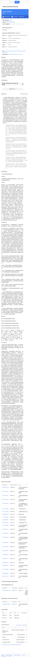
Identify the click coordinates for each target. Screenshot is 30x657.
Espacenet (10, 54)
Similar (22, 16)
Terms (23, 655)
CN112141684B (5, 508)
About (3, 655)
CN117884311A (5, 529)
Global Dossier (16, 54)
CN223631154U (5, 576)
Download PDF (7, 16)
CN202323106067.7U (6, 590)
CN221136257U (5, 495)
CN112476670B (5, 499)
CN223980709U (5, 554)
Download (19, 625)
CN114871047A (5, 537)
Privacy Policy (4, 656)
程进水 (13, 22)
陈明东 (10, 22)
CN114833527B (5, 503)
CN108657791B (5, 487)
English (11, 20)
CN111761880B (5, 525)
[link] (5, 631)
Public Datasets (17, 655)
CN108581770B (5, 562)
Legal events (6, 51)
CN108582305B (5, 519)
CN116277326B (5, 511)
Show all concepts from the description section (11, 644)
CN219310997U (5, 517)
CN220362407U (5, 550)
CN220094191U (5, 558)
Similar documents (13, 51)
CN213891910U (5, 533)
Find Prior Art (15, 16)
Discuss (21, 54)
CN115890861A (5, 542)
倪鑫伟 (7, 22)
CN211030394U (5, 491)
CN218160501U (5, 522)
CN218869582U (5, 573)
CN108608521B (5, 514)
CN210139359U (5, 546)
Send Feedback (9, 655)
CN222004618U (5, 565)
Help (10, 656)
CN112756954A (5, 569)
